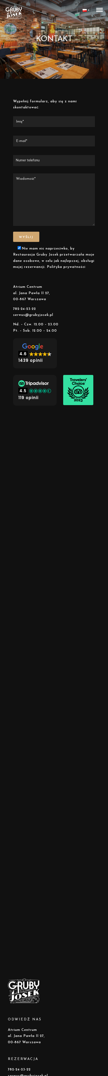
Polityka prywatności (66, 267)
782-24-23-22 (24, 309)
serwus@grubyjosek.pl (33, 315)
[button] (35, 353)
